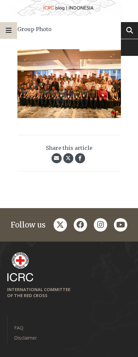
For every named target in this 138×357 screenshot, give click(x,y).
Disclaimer (25, 338)
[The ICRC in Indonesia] (69, 8)
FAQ (18, 328)
